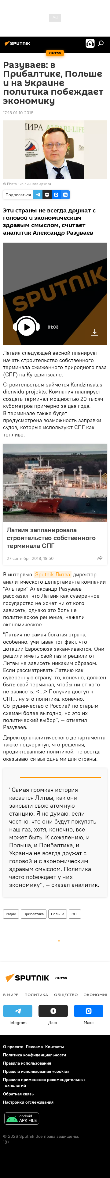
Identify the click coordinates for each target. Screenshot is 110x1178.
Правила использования (27, 1063)
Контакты (54, 1046)
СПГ (75, 914)
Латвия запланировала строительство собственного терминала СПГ (51, 538)
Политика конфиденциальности (34, 1055)
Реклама (34, 1046)
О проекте (13, 1046)
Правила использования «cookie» (36, 1071)
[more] (100, 558)
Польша (57, 914)
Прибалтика (34, 914)
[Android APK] (21, 1119)
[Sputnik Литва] (18, 45)
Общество (66, 994)
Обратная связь (18, 1094)
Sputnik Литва (52, 574)
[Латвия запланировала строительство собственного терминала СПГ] (55, 483)
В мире (10, 994)
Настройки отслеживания (28, 1102)
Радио (11, 914)
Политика (36, 994)
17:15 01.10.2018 (18, 113)
